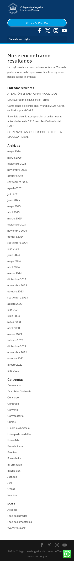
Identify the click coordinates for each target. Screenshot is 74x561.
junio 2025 (13, 200)
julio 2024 (13, 248)
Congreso (13, 403)
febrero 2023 (15, 340)
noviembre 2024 (17, 230)
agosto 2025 (14, 188)
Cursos (11, 421)
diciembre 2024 (16, 224)
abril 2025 (13, 212)
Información (14, 464)
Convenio (13, 409)
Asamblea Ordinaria (19, 391)
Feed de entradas (17, 515)
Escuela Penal (15, 446)
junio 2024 (13, 254)
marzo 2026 (14, 157)
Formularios (14, 458)
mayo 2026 (14, 151)
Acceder (12, 509)
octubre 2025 (15, 175)
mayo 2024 (14, 261)
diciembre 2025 (16, 163)
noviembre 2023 (17, 285)
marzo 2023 (14, 334)
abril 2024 (13, 267)
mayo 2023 (14, 321)
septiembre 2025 (17, 181)
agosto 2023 (14, 303)
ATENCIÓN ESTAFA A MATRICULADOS (32, 93)
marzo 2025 (14, 218)
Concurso (13, 397)
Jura (9, 482)
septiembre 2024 (17, 242)
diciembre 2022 (16, 346)
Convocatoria (15, 415)
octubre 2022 (15, 358)
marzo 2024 (14, 273)
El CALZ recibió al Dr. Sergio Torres (28, 99)
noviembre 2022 (17, 352)
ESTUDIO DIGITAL (37, 22)
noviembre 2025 (17, 169)
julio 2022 (13, 370)
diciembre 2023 (16, 279)
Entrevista (13, 440)
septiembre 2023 (17, 297)
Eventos (12, 452)
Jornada (12, 476)
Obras (11, 488)
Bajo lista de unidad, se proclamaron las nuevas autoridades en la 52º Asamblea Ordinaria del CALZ (34, 121)
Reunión (12, 494)
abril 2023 (13, 327)
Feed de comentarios (19, 521)
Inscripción (13, 470)
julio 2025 (13, 194)
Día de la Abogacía (18, 427)
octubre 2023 (15, 291)
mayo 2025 (14, 206)
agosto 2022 (14, 364)
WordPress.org (16, 527)
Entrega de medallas (19, 434)
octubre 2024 (15, 236)
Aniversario (14, 385)
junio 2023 (13, 315)
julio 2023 (13, 309)
